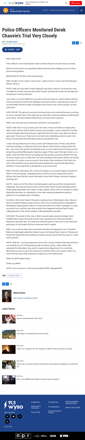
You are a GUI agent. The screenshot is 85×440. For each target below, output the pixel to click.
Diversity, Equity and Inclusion (54, 411)
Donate (76, 3)
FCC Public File (53, 402)
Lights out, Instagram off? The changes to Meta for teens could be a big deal (44, 349)
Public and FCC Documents (36, 407)
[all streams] (82, 10)
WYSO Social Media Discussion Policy (72, 402)
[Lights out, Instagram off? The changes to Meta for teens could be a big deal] (9, 349)
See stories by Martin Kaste (25, 298)
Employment (35, 402)
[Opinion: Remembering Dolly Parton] (9, 319)
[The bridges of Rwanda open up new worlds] (9, 334)
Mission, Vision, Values (73, 407)
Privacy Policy (35, 412)
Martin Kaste (13, 42)
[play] (5, 10)
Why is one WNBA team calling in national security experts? (38, 379)
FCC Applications (53, 407)
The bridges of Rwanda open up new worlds (32, 334)
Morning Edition (14, 275)
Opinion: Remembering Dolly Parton (29, 318)
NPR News (20, 315)
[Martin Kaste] (6, 296)
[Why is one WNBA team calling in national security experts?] (9, 379)
